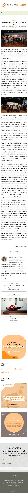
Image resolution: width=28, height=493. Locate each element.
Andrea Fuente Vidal (12, 26)
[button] (2, 310)
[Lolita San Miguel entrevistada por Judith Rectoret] (14, 306)
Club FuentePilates (19, 480)
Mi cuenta (7, 482)
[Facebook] (18, 13)
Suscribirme (14, 468)
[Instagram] (13, 475)
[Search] (24, 13)
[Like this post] (10, 251)
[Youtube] (21, 13)
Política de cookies (20, 484)
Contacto (13, 482)
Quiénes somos (8, 480)
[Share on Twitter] (13, 251)
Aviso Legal (20, 482)
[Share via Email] (17, 251)
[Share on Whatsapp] (16, 251)
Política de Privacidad (8, 484)
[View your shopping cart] (26, 13)
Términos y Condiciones (14, 485)
